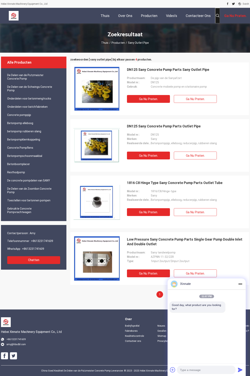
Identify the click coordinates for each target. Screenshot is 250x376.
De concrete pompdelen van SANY (28, 180)
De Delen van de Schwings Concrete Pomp (29, 88)
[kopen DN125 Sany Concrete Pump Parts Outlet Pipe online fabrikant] (96, 145)
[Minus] (240, 284)
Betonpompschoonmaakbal (24, 155)
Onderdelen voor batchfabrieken (27, 106)
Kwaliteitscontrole (134, 336)
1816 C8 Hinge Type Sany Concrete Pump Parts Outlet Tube (174, 183)
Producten (118, 42)
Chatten (33, 260)
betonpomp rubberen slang (24, 131)
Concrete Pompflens (20, 147)
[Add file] (172, 369)
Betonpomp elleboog (20, 123)
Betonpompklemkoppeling (23, 139)
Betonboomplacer (18, 164)
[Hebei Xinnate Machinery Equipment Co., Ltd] (14, 15)
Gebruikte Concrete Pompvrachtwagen (19, 210)
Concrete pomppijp (19, 114)
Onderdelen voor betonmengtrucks (29, 98)
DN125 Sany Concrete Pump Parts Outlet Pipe (164, 126)
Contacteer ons (133, 341)
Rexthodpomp (16, 172)
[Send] (240, 369)
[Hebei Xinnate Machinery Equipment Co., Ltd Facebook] (227, 4)
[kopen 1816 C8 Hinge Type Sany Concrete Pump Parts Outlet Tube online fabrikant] (96, 202)
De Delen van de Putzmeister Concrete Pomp (25, 77)
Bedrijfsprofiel (132, 325)
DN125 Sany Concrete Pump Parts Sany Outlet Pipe (168, 70)
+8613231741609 (42, 241)
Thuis (104, 42)
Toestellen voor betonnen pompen (28, 200)
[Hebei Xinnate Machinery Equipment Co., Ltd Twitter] (233, 4)
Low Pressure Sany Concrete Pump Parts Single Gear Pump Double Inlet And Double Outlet (184, 241)
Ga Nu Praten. (148, 99)
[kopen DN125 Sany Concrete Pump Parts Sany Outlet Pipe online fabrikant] (96, 88)
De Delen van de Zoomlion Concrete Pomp (29, 190)
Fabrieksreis (131, 331)
